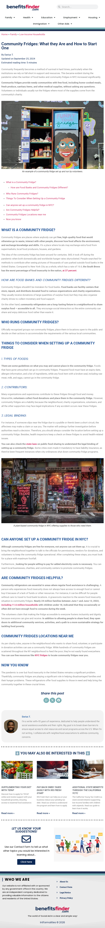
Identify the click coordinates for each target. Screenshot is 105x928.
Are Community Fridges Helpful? (22, 209)
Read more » (7, 813)
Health (26, 17)
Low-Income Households (32, 34)
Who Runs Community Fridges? (22, 193)
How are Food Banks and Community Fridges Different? (39, 187)
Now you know (13, 219)
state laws (31, 444)
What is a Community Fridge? (21, 182)
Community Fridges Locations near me (26, 214)
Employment (70, 17)
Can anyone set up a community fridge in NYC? (30, 205)
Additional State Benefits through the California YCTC (87, 790)
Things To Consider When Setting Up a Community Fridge (35, 198)
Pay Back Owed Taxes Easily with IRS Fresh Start (49, 790)
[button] (46, 700)
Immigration (40, 23)
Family (8, 17)
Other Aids (63, 23)
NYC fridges (41, 655)
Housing (92, 17)
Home (4, 34)
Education (46, 17)
